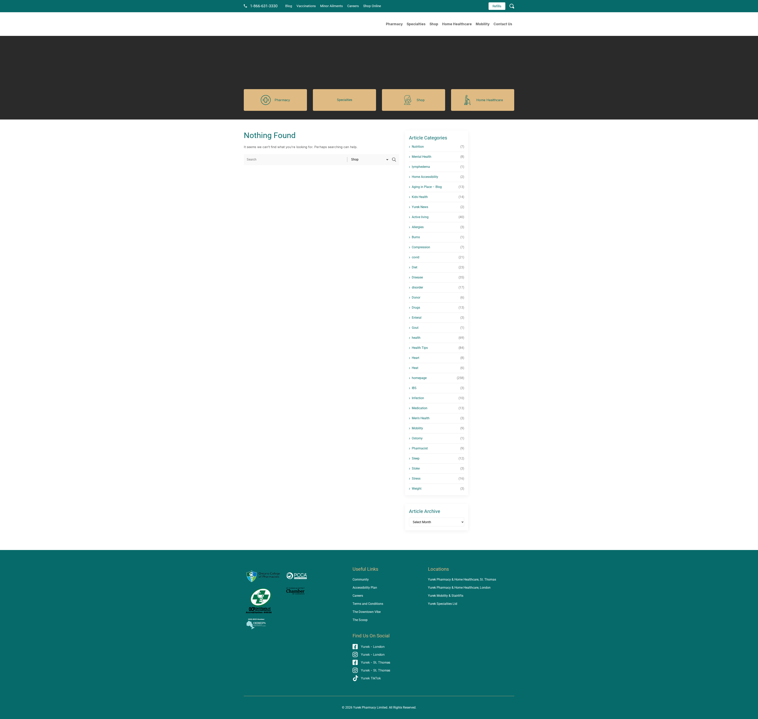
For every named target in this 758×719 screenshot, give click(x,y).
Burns (416, 237)
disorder (417, 287)
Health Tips (420, 348)
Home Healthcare (457, 24)
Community (361, 579)
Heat (415, 368)
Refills (497, 6)
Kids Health (420, 197)
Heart (415, 358)
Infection (418, 398)
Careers (353, 6)
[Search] (394, 159)
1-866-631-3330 (264, 6)
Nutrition (418, 146)
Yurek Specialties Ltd (442, 604)
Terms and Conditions (368, 604)
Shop (434, 24)
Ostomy (417, 438)
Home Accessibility (425, 177)
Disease (417, 277)
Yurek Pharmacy (364, 707)
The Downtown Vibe (367, 612)
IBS (414, 388)
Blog (288, 6)
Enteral (416, 317)
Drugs (416, 307)
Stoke (416, 468)
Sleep (415, 458)
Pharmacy (394, 24)
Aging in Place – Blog (427, 187)
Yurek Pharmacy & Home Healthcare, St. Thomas (462, 579)
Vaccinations (306, 6)
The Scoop (360, 620)
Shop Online (372, 6)
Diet (414, 267)
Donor (416, 297)
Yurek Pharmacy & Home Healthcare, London (459, 587)
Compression (421, 247)
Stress (416, 478)
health (416, 338)
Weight (416, 488)
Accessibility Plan (365, 587)
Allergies (418, 227)
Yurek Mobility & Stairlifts (445, 596)
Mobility (483, 24)
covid (415, 257)
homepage (419, 378)
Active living (420, 217)
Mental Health (421, 157)
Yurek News (420, 207)
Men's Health (421, 418)
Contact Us (502, 24)
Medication (419, 408)
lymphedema (421, 167)
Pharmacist (420, 448)
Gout (415, 328)
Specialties (416, 24)
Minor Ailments (331, 6)
